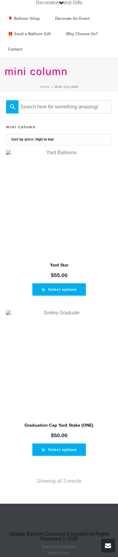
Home (45, 87)
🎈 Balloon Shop (24, 18)
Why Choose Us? (82, 34)
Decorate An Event (72, 18)
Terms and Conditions (59, 547)
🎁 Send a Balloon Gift (29, 34)
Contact (15, 49)
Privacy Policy (59, 553)
